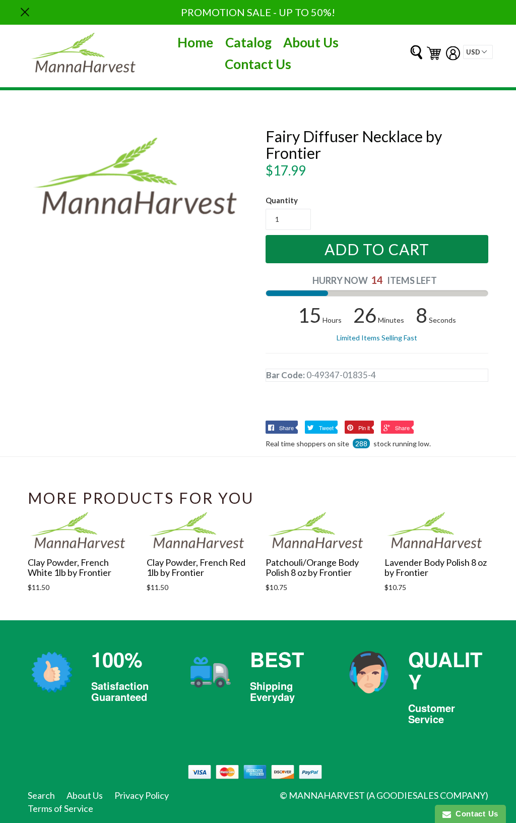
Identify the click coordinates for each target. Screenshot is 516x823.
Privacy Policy (141, 795)
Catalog (248, 42)
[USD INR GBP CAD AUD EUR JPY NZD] (478, 52)
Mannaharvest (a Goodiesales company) (388, 795)
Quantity (282, 200)
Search (41, 795)
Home (195, 42)
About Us (311, 42)
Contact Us (258, 64)
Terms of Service (60, 808)
